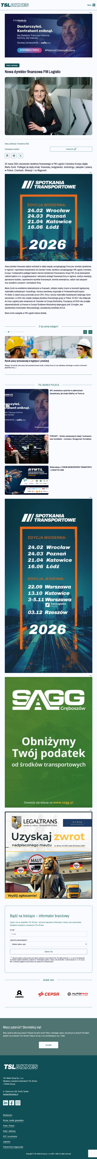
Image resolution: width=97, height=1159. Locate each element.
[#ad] (48, 35)
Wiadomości (7, 1115)
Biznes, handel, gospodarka (13, 1120)
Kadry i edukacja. (12, 65)
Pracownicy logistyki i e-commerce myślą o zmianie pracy (31, 360)
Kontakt (49, 1045)
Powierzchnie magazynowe (13, 1146)
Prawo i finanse (8, 1125)
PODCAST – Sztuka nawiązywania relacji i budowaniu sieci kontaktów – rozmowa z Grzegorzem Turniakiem (71, 437)
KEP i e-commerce (10, 1136)
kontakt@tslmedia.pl (10, 1094)
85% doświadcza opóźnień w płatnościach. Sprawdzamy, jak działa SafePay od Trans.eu (67, 392)
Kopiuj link (69, 149)
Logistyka (6, 1141)
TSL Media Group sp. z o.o (42, 1154)
